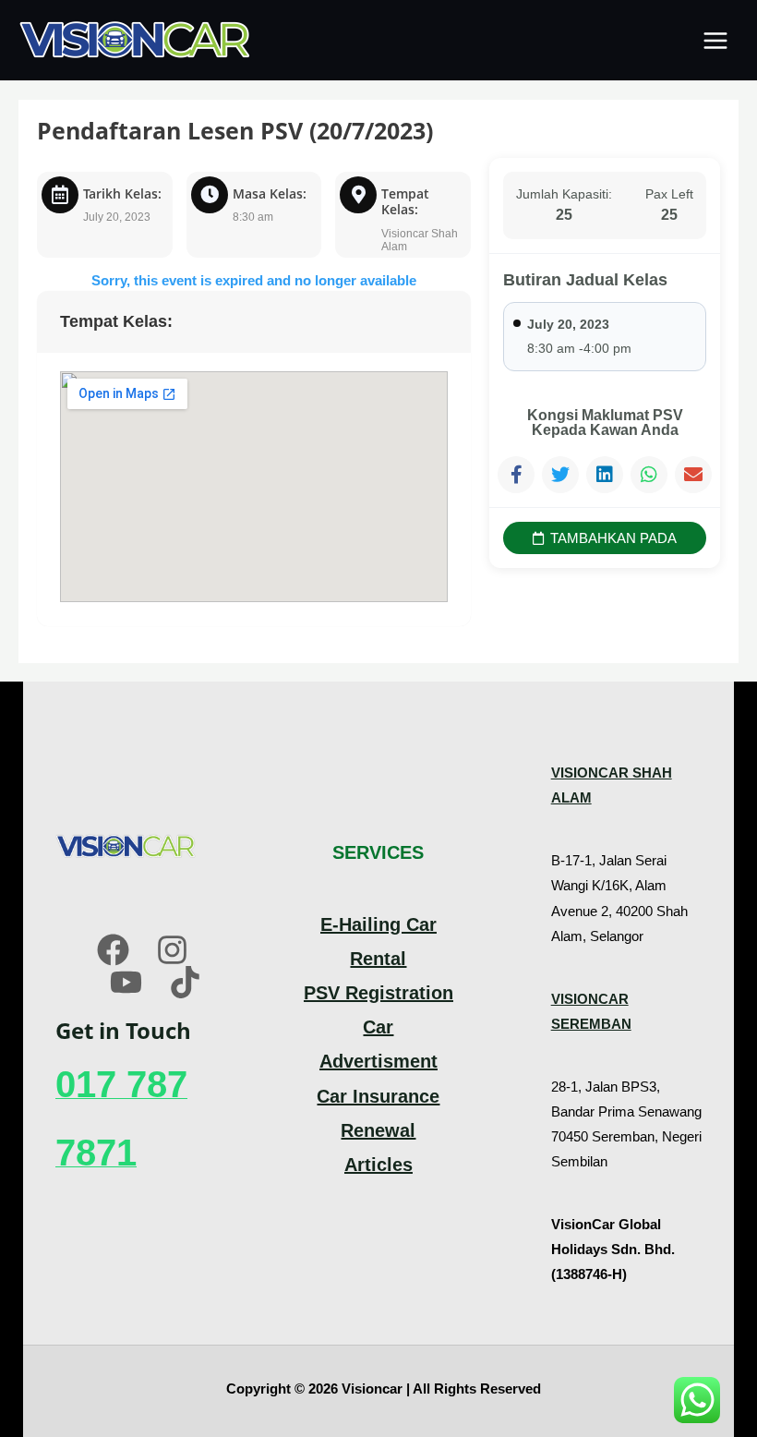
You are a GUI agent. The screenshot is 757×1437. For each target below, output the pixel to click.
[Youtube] (126, 982)
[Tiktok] (185, 982)
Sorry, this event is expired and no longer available (253, 280)
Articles (378, 1164)
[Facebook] (113, 950)
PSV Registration (378, 993)
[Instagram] (172, 950)
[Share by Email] (693, 474)
